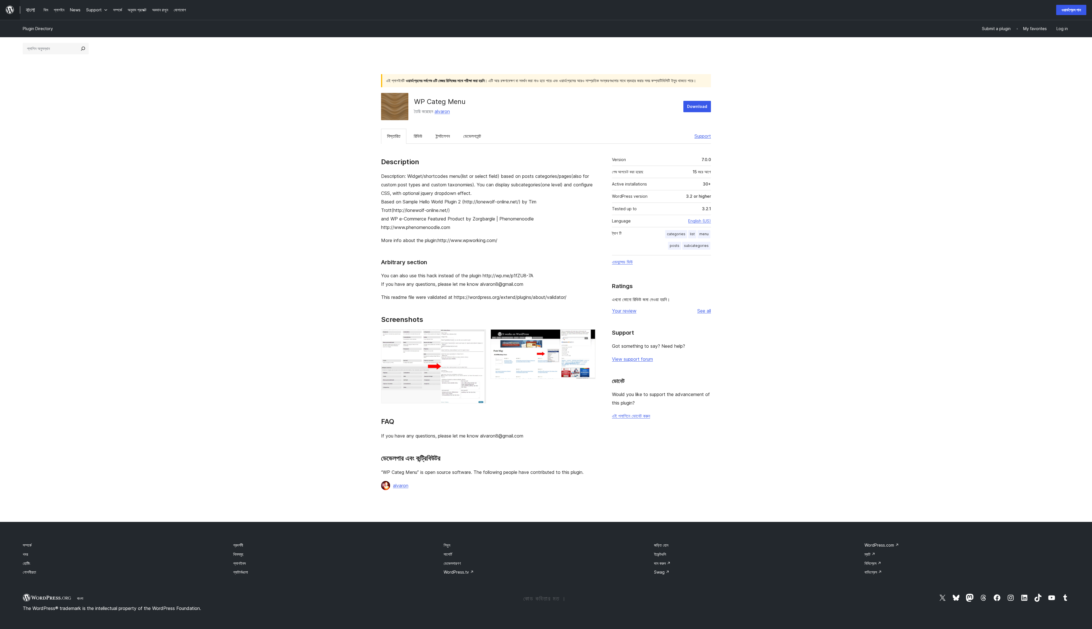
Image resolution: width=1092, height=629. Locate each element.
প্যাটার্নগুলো (240, 572)
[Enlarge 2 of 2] (588, 337)
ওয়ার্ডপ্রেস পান (1071, 9)
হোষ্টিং (26, 563)
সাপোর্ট (448, 554)
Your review (624, 311)
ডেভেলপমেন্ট (472, 136)
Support (702, 136)
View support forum (632, 359)
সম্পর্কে (27, 545)
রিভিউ (418, 136)
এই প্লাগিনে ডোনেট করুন (631, 416)
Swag (661, 572)
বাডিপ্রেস (873, 572)
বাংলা (80, 598)
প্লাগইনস (239, 563)
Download (697, 106)
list (692, 234)
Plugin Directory (38, 28)
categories (676, 234)
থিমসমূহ (238, 554)
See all (704, 311)
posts (674, 245)
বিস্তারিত (393, 136)
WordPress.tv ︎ (459, 572)
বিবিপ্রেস (872, 563)
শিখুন (447, 545)
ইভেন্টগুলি (660, 554)
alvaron (442, 111)
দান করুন (662, 563)
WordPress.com (881, 545)
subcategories (696, 245)
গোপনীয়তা (29, 572)
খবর (25, 554)
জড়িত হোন (661, 545)
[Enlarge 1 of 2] (478, 337)
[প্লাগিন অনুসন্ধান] (83, 48)
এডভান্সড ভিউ (622, 262)
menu (704, 234)
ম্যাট (869, 554)
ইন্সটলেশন (443, 136)
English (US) (699, 220)
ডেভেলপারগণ (452, 563)
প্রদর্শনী (238, 545)
